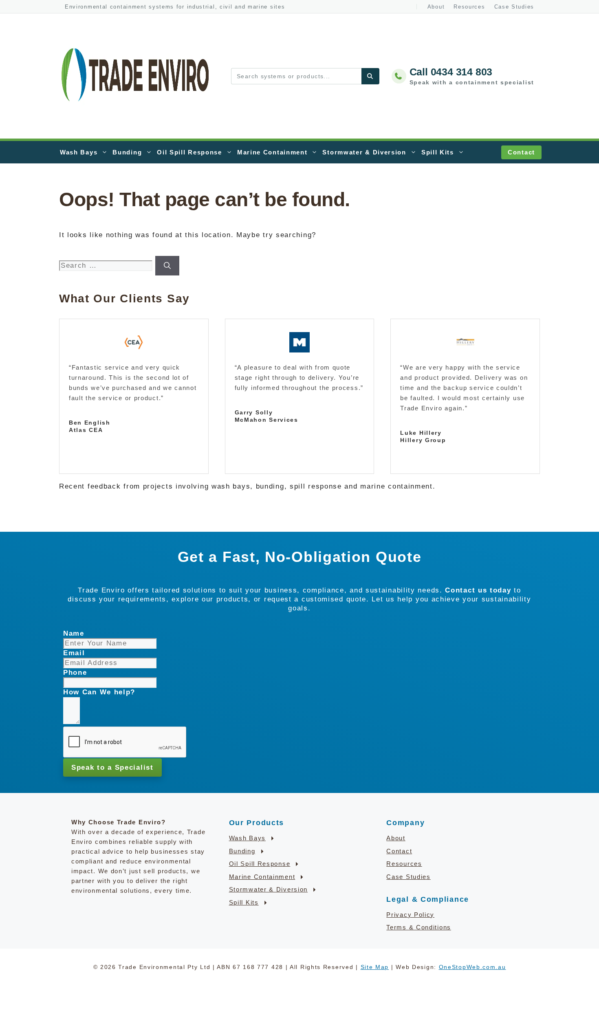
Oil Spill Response (189, 152)
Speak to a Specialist (112, 767)
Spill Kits (437, 152)
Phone (75, 672)
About (436, 6)
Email (74, 653)
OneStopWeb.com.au (472, 967)
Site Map (375, 967)
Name (73, 633)
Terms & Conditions (418, 927)
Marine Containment (272, 152)
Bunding (127, 152)
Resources (469, 6)
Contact (521, 152)
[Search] (370, 76)
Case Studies (514, 6)
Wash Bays (78, 152)
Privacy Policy (410, 914)
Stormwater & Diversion (364, 152)
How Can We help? (99, 692)
